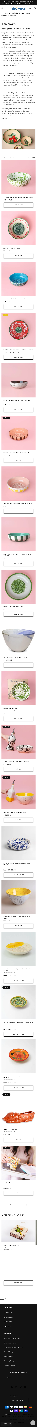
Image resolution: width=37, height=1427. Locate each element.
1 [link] (10, 1205)
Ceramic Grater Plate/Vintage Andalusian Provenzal (15, 1076)
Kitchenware (8, 1322)
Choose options (18, 875)
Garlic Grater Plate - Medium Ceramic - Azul (16, 299)
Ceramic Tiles (8, 1313)
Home (2, 1299)
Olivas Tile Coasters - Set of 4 (11, 1245)
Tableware (7, 1326)
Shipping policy (13, 1420)
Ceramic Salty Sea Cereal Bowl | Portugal (15, 657)
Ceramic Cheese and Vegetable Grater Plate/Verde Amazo (18, 1023)
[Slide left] (14, 1293)
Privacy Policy (8, 1356)
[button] (2, 8)
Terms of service (30, 1417)
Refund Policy (8, 1352)
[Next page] (26, 1205)
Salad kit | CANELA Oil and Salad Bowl (14, 812)
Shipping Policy (9, 1361)
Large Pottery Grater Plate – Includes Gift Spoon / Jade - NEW (17, 555)
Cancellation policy (19, 1423)
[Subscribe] (30, 1378)
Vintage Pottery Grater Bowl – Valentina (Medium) (17, 503)
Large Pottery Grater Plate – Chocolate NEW (16, 452)
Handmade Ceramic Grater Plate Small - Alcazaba (18, 349)
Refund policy (12, 1417)
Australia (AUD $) (17, 1400)
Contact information (24, 1420)
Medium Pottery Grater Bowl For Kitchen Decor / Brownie (17, 401)
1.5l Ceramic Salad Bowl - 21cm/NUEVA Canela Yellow (16, 917)
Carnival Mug (7, 1183)
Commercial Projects (10, 1343)
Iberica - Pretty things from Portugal (17, 13)
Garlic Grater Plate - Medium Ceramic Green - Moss (18, 197)
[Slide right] (23, 1293)
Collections (3, 16)
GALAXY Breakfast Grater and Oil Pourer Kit (16, 761)
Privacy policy (21, 1417)
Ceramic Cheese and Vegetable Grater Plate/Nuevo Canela (18, 969)
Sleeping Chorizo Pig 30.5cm (11, 1129)
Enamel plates (8, 1317)
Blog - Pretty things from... (12, 1339)
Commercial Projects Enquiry (13, 1348)
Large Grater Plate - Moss (10, 708)
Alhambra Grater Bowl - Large (12, 248)
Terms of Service (9, 1365)
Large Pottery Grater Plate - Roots (13, 606)
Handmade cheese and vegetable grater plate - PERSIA (17, 863)
